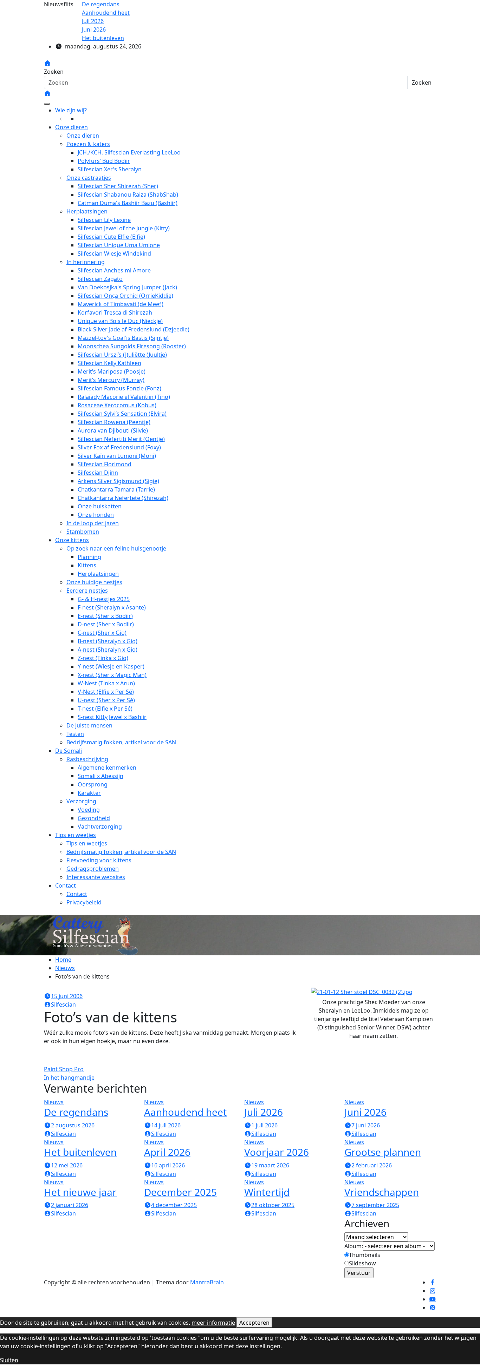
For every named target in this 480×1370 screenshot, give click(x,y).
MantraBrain (207, 1282)
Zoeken (54, 71)
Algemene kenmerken (107, 767)
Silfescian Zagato (100, 279)
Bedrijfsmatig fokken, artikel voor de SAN (121, 742)
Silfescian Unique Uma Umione (119, 245)
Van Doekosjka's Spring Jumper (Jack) (127, 287)
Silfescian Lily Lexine (104, 220)
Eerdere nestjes (87, 590)
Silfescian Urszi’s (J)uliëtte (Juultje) (122, 354)
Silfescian (63, 1004)
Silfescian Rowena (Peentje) (114, 422)
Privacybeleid (84, 902)
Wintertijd (267, 1192)
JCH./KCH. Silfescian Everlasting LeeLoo (129, 152)
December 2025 (180, 1192)
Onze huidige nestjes (94, 582)
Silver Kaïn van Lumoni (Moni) (117, 456)
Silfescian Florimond (104, 464)
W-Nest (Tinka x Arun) (106, 683)
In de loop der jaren (92, 523)
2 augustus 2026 (73, 1125)
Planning (89, 557)
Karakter (89, 793)
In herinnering (85, 262)
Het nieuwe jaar (80, 1192)
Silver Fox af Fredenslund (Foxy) (119, 447)
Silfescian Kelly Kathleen (109, 363)
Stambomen (82, 531)
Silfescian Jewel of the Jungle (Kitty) (124, 228)
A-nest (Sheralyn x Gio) (107, 649)
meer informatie (213, 1322)
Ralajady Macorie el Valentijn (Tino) (124, 397)
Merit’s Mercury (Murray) (111, 380)
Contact (65, 885)
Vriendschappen (381, 1192)
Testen (75, 734)
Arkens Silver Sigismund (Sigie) (118, 481)
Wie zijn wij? (71, 110)
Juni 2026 (365, 1112)
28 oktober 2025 (272, 1205)
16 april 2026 (168, 1165)
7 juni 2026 (365, 1125)
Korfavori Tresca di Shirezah (115, 312)
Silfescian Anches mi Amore (114, 270)
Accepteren (254, 1322)
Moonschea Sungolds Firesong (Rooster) (132, 346)
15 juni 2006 (67, 996)
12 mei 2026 (67, 1165)
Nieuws (54, 1102)
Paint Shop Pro (64, 1069)
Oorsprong (93, 784)
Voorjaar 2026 (276, 1152)
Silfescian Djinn (98, 472)
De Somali (68, 751)
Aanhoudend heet (185, 1112)
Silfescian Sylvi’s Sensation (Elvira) (122, 413)
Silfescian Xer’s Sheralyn (110, 169)
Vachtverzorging (100, 826)
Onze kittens (72, 540)
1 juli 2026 (264, 1125)
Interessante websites (95, 877)
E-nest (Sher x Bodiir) (105, 616)
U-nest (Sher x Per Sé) (106, 700)
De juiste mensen (89, 725)
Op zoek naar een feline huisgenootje (116, 548)
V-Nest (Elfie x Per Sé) (106, 692)
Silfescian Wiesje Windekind (114, 253)
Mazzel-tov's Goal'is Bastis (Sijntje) (123, 338)
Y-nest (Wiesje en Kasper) (111, 666)
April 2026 (167, 1152)
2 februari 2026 (371, 1165)
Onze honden (96, 515)
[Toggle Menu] (47, 104)
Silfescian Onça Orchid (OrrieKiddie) (125, 295)
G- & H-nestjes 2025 (104, 599)
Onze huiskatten (100, 506)
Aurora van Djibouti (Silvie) (113, 430)
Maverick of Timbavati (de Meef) (120, 304)
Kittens (87, 565)
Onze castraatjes (88, 178)
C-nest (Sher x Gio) (102, 633)
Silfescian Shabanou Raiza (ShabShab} (128, 194)
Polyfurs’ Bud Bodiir (104, 161)
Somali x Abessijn (100, 776)
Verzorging (81, 801)
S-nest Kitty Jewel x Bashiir (112, 717)
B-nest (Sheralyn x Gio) (107, 641)
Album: (353, 1246)
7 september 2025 (375, 1205)
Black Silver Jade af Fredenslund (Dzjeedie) (133, 329)
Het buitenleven (80, 1152)
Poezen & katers (88, 144)
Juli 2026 (263, 1112)
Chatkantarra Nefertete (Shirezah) (123, 498)
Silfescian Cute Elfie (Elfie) (111, 237)
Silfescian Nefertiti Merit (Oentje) (121, 439)
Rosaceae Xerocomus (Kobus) (117, 405)
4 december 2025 (174, 1205)
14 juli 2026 (166, 1125)
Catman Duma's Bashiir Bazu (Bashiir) (127, 203)
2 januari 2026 (69, 1205)
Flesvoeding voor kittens (98, 860)
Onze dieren (71, 127)
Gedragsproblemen (92, 868)
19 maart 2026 (270, 1165)
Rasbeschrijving (87, 759)
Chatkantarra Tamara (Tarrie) (116, 489)
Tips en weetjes (75, 835)
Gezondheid (94, 818)
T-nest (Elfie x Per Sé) (105, 708)
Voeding (89, 810)
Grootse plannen (382, 1152)
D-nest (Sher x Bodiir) (106, 624)
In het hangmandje (69, 1077)
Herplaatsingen (87, 211)
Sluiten (9, 1360)
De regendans (76, 1112)
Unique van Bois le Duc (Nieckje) (120, 321)
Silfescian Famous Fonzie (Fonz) (119, 388)
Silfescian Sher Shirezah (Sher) (118, 186)
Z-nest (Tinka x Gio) (103, 658)
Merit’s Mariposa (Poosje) (111, 371)
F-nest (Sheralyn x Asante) (112, 607)
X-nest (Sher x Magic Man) (112, 675)
